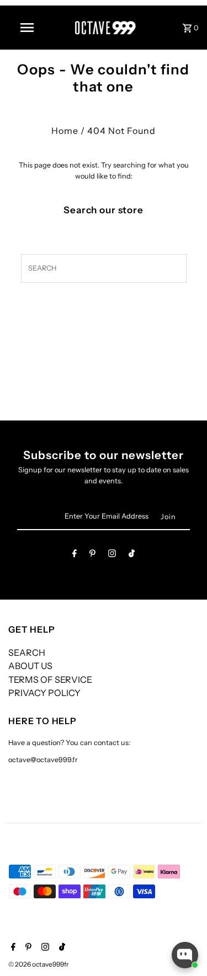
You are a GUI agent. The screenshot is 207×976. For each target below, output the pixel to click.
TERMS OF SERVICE (50, 679)
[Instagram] (112, 555)
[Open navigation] (26, 27)
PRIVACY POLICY (44, 692)
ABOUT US (30, 665)
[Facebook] (74, 555)
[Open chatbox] (185, 955)
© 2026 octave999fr (38, 964)
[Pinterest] (92, 555)
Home (64, 130)
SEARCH (26, 652)
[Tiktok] (132, 555)
